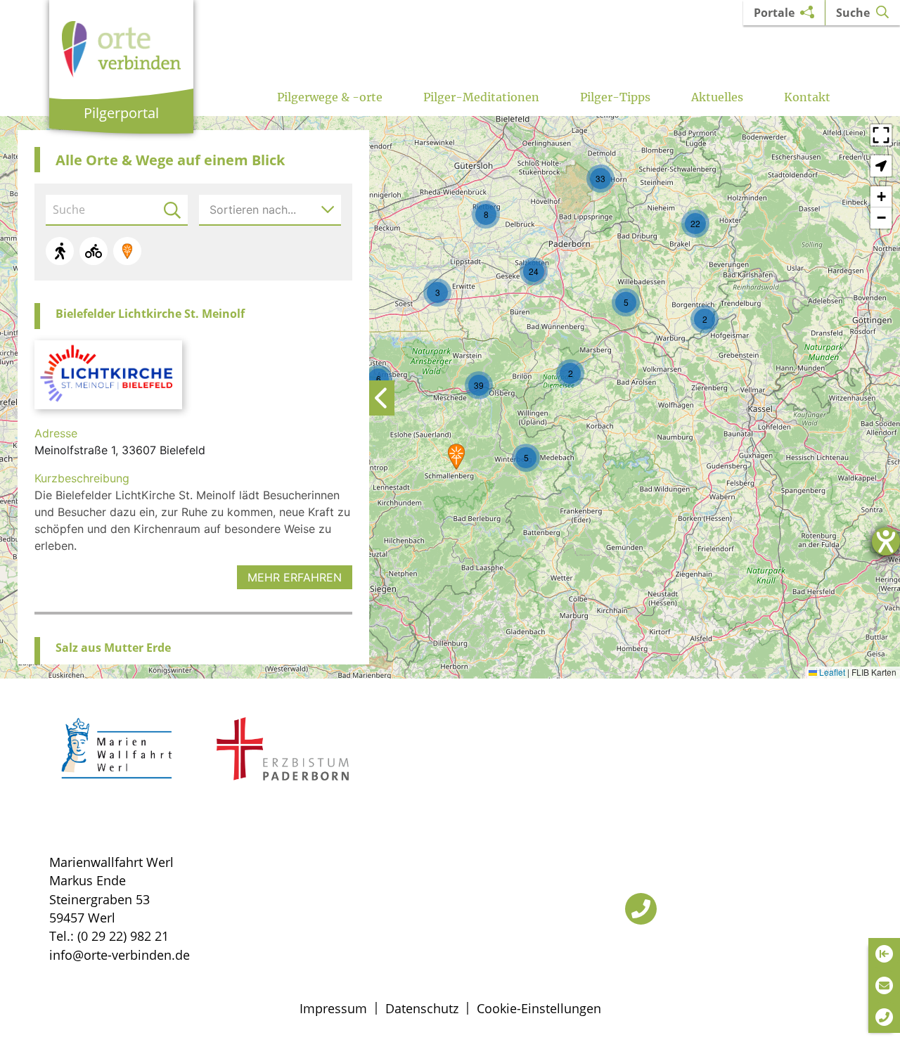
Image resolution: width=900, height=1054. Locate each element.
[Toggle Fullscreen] (881, 135)
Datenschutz (421, 1008)
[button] (456, 456)
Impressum (333, 1008)
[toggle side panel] (381, 398)
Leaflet (831, 672)
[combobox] (270, 209)
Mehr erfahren (295, 577)
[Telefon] (641, 909)
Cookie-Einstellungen (539, 1008)
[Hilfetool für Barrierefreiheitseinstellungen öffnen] (886, 541)
